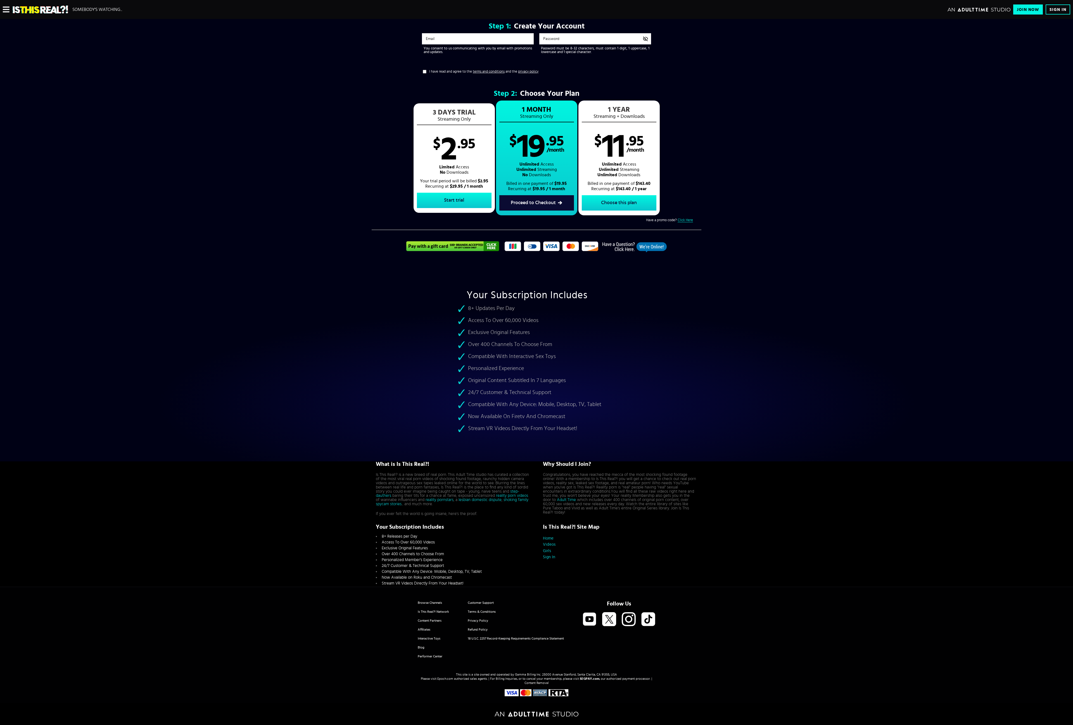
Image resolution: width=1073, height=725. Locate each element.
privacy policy (528, 71)
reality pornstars (440, 500)
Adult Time (566, 500)
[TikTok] (648, 619)
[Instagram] (629, 619)
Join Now (1028, 10)
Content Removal (536, 683)
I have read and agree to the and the (483, 71)
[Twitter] (609, 619)
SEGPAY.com (589, 678)
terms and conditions (489, 71)
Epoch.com (445, 678)
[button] (454, 158)
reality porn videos (512, 495)
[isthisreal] (40, 9)
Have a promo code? (669, 220)
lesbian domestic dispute (480, 500)
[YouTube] (590, 619)
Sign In (1058, 10)
